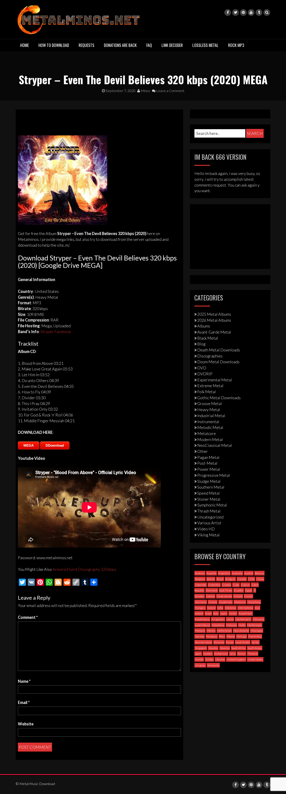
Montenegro (254, 625)
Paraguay (211, 636)
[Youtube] (251, 12)
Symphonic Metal (212, 504)
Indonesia (230, 607)
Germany (200, 602)
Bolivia (211, 579)
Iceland (211, 607)
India (220, 607)
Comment (28, 617)
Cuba (236, 584)
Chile (251, 579)
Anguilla (211, 573)
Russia (229, 642)
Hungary (200, 607)
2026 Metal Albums (214, 320)
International (245, 607)
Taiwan (242, 653)
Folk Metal (206, 391)
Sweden (207, 653)
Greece (212, 602)
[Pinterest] (243, 12)
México (211, 630)
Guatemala (225, 602)
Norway (199, 636)
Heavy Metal (208, 409)
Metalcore (206, 433)
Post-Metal (207, 463)
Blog (201, 343)
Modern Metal (210, 439)
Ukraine (220, 659)
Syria (233, 653)
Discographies (210, 355)
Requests (86, 45)
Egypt (248, 590)
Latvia (230, 619)
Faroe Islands (224, 596)
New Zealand (241, 630)
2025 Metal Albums (214, 314)
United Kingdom (236, 659)
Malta (242, 625)
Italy (215, 613)
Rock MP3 (236, 45)
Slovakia (213, 648)
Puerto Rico (254, 636)
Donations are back (120, 45)
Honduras (240, 602)
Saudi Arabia (243, 642)
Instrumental (208, 421)
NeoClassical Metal (214, 445)
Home (24, 45)
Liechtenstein (243, 619)
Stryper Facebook (55, 331)
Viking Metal (208, 534)
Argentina (224, 573)
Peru (222, 636)
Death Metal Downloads (218, 349)
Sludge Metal (209, 481)
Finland (238, 596)
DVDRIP (204, 373)
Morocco (200, 630)
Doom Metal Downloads (218, 361)
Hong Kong (254, 602)
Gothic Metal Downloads (219, 397)
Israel (208, 613)
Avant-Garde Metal (214, 332)
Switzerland (221, 653)
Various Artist (209, 522)
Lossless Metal (205, 45)
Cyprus (245, 584)
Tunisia (199, 659)
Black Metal (207, 338)
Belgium (200, 579)
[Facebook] (227, 12)
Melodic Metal (210, 427)
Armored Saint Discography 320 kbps (84, 569)
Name (24, 681)
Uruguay (200, 665)
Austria (248, 573)
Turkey (209, 659)
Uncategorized (210, 517)
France (248, 596)
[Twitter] (235, 12)
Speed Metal (208, 493)
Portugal (241, 636)
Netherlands (224, 630)
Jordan (233, 613)
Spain (198, 653)
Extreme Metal (210, 385)
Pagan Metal (208, 457)
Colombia (200, 584)
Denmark (211, 590)
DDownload (55, 445)
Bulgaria (230, 579)
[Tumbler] (259, 12)
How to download (53, 45)
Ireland (199, 613)
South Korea (255, 648)
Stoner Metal (208, 499)
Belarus (259, 573)
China (260, 579)
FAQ (149, 45)
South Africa (238, 648)
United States (255, 659)
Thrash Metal (209, 510)
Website (26, 723)
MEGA (28, 445)
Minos (145, 90)
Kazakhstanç (202, 619)
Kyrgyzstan (218, 619)
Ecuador (238, 590)
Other (202, 451)
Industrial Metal (211, 415)
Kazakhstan (245, 613)
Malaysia (231, 625)
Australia (237, 573)
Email (24, 702)
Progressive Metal (213, 475)
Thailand (253, 653)
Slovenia (224, 648)
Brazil (220, 579)
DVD (201, 367)
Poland (231, 636)
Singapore (200, 648)
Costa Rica (214, 584)
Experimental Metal (214, 379)
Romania (219, 642)
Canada (241, 579)
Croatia (226, 584)
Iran (257, 607)
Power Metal (208, 469)
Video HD (206, 528)
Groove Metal (209, 403)
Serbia (255, 642)
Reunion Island (203, 642)
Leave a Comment (170, 90)
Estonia (210, 596)
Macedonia (218, 625)
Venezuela (213, 665)
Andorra (200, 573)
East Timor (225, 590)
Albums (203, 325)
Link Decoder (172, 45)
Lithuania (258, 619)
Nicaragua (257, 630)
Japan (223, 613)
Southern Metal (210, 487)
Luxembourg (202, 625)
